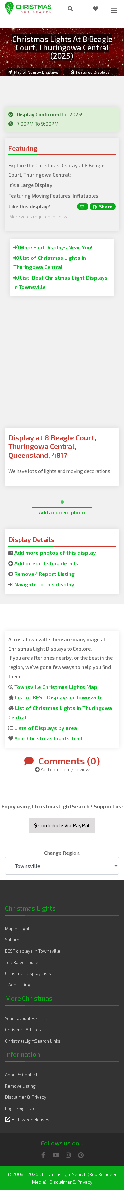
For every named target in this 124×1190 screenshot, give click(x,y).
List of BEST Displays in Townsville (59, 697)
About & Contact (21, 1074)
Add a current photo (62, 512)
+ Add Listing (17, 984)
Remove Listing (20, 1086)
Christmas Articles (23, 1029)
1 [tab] (60, 500)
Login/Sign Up (19, 1108)
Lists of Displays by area (45, 728)
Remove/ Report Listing (44, 574)
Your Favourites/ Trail (26, 1018)
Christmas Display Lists (28, 973)
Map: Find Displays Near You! (55, 247)
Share (105, 206)
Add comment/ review (65, 769)
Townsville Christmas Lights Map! (56, 687)
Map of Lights (18, 928)
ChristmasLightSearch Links (32, 1041)
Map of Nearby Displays (36, 72)
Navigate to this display (44, 584)
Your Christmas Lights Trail (48, 738)
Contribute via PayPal (63, 825)
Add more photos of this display (55, 552)
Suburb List (16, 939)
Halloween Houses (30, 1119)
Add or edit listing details (46, 563)
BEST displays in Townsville (32, 951)
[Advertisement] (62, 366)
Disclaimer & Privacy (25, 1097)
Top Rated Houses (23, 962)
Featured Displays (93, 72)
